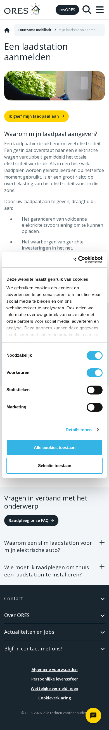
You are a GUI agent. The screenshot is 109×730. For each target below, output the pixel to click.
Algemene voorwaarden (55, 669)
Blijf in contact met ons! (33, 648)
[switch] (95, 372)
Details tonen (79, 429)
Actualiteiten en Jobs (29, 631)
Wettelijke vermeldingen (54, 688)
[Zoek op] (87, 10)
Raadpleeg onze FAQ (29, 520)
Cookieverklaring (54, 698)
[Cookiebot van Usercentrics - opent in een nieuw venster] (78, 259)
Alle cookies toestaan (54, 447)
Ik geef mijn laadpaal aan (34, 116)
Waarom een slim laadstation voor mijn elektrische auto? (48, 546)
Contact (13, 598)
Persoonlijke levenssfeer (54, 679)
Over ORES (17, 615)
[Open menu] (100, 10)
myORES (67, 9)
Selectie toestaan (54, 465)
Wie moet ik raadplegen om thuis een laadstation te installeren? (46, 571)
